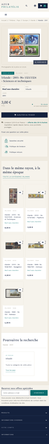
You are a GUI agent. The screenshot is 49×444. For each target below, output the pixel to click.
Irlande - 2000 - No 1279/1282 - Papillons (35, 216)
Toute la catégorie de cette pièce (18, 365)
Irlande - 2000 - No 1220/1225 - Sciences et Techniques (13, 217)
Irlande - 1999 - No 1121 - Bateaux (12, 313)
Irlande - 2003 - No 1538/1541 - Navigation (13, 266)
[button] (26, 6)
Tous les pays (10, 370)
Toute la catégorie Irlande (16, 177)
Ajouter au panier (24, 115)
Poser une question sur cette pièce (14, 132)
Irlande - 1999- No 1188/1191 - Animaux (34, 266)
